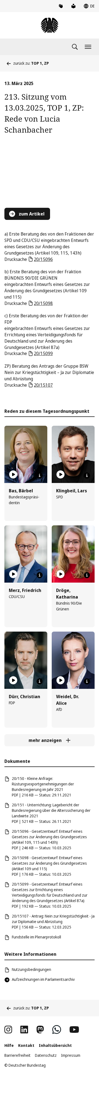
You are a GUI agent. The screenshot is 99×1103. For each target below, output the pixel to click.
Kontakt (26, 1045)
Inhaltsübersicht (55, 1045)
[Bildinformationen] (39, 475)
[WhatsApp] (56, 1029)
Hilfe (9, 1045)
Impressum (70, 1055)
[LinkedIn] (24, 1029)
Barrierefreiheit (17, 1055)
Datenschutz (46, 1055)
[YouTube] (74, 1029)
